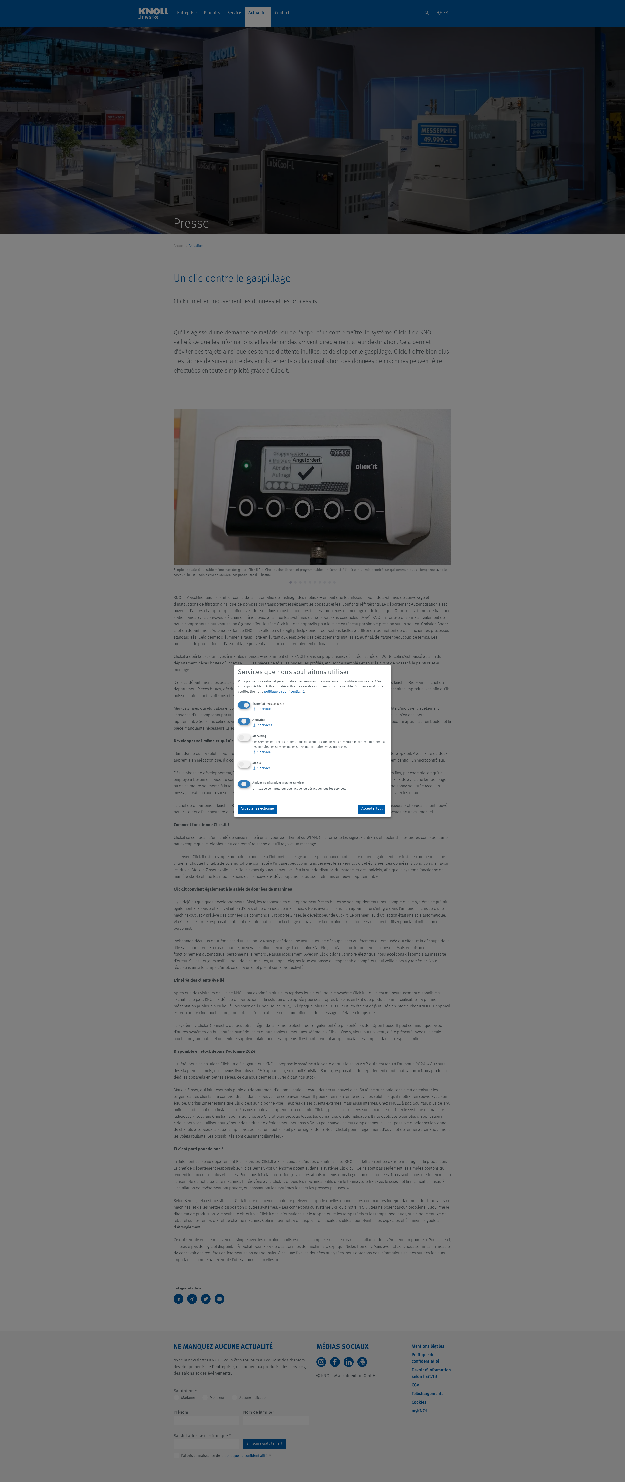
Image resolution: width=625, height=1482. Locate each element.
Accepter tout (372, 809)
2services (262, 725)
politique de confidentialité (284, 691)
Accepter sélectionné (257, 809)
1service (261, 709)
